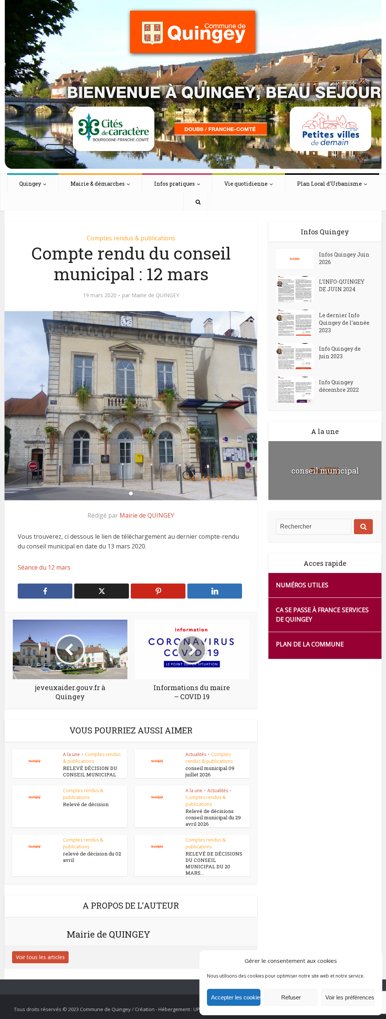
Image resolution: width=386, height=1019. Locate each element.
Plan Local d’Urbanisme (329, 183)
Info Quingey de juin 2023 (340, 352)
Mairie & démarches (97, 183)
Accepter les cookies (235, 997)
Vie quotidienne (246, 183)
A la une (71, 754)
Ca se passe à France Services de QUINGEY (322, 614)
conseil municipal (325, 470)
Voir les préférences (349, 997)
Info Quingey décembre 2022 (339, 386)
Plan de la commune (310, 644)
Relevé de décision (86, 804)
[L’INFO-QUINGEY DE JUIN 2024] (297, 289)
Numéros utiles (302, 585)
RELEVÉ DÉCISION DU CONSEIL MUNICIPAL (90, 771)
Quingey (30, 183)
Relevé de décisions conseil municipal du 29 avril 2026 (213, 817)
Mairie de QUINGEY (155, 295)
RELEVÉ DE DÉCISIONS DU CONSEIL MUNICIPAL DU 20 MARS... (213, 863)
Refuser (291, 997)
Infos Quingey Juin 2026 (344, 258)
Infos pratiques (174, 183)
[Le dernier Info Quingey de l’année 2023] (297, 323)
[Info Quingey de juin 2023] (297, 356)
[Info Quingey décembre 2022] (297, 390)
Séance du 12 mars (44, 567)
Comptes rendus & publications (131, 238)
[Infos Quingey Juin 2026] (297, 259)
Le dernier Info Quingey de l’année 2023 (344, 323)
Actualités (195, 754)
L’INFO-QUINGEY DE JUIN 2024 (342, 285)
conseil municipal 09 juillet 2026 (209, 771)
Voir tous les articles (40, 957)
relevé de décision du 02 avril (92, 856)
